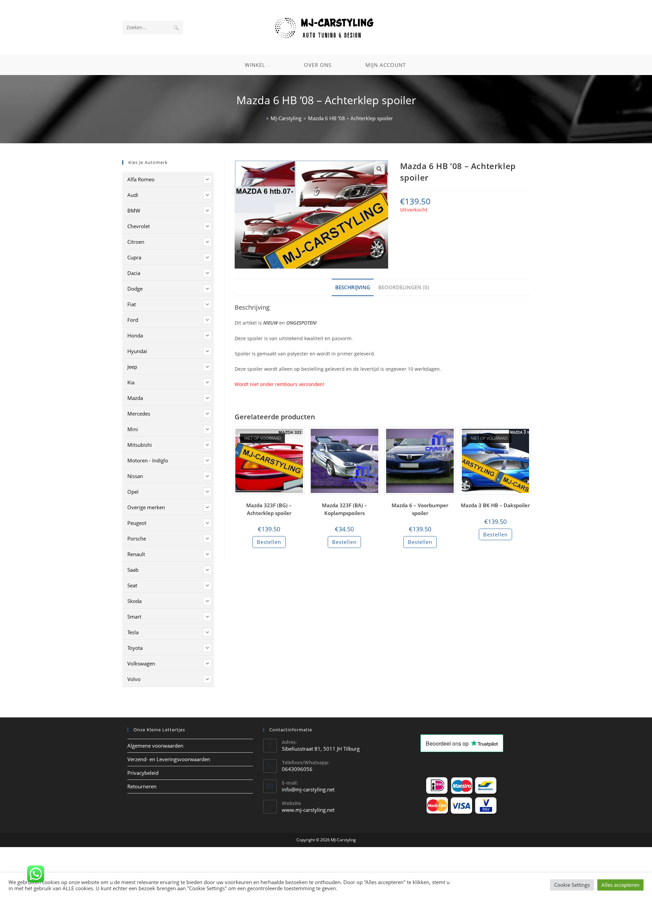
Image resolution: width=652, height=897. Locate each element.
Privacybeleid (143, 772)
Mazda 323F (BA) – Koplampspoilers (344, 509)
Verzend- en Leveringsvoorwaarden (168, 759)
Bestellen (269, 541)
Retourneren (142, 786)
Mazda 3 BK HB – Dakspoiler (495, 505)
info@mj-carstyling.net (308, 789)
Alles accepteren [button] (620, 884)
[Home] (261, 118)
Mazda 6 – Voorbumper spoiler (420, 509)
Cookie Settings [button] (572, 884)
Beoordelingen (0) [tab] (403, 287)
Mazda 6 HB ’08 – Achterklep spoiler (350, 118)
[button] (379, 169)
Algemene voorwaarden (155, 745)
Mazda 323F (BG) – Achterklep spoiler (269, 509)
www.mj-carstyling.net (308, 809)
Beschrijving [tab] (352, 287)
